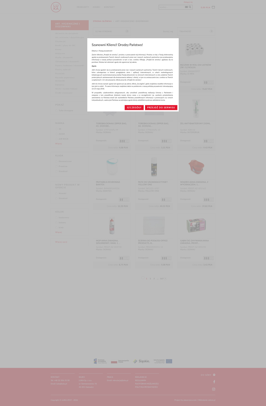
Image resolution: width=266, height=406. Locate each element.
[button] (134, 107)
